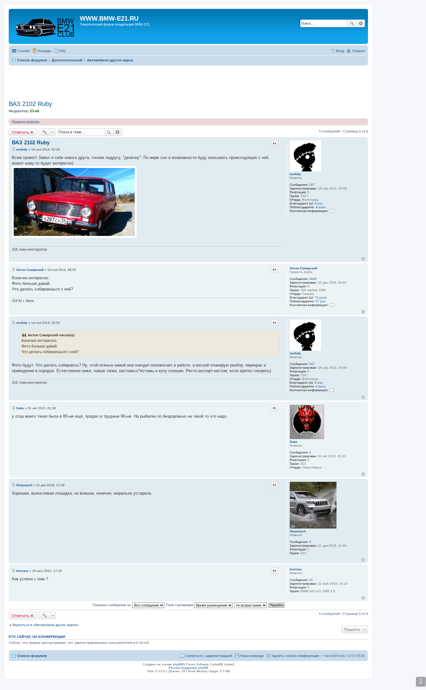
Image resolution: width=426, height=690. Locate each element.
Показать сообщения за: (112, 605)
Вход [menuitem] (340, 51)
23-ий (34, 111)
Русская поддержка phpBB (188, 667)
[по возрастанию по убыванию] (251, 605)
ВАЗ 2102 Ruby (30, 103)
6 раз (319, 203)
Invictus (296, 569)
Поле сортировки (180, 605)
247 (312, 184)
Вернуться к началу (363, 259)
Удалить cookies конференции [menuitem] (295, 656)
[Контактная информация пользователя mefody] (331, 211)
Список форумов (32, 656)
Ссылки (23, 51)
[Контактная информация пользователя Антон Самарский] (331, 305)
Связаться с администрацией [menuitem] (208, 656)
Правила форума (25, 122)
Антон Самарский (303, 268)
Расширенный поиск (360, 23)
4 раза (321, 207)
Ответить (21, 132)
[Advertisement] (188, 81)
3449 (313, 278)
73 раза (321, 297)
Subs (294, 441)
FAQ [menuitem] (62, 51)
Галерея (358, 51)
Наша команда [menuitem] (252, 656)
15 (311, 580)
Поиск (351, 23)
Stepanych (298, 531)
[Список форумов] (45, 26)
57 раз (321, 301)
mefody (295, 174)
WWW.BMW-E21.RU (109, 18)
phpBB (178, 664)
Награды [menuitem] (44, 51)
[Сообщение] (13, 149)
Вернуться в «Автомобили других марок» (45, 625)
